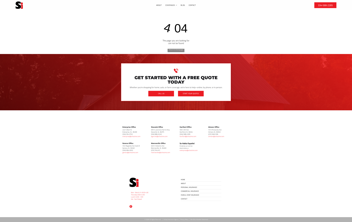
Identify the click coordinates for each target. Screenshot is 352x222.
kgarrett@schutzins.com (159, 136)
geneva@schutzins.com (130, 152)
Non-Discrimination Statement (199, 219)
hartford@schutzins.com (188, 136)
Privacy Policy (184, 219)
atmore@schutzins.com (216, 136)
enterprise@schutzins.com (131, 136)
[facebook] (131, 206)
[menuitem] (158, 5)
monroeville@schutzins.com (160, 152)
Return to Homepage (176, 50)
